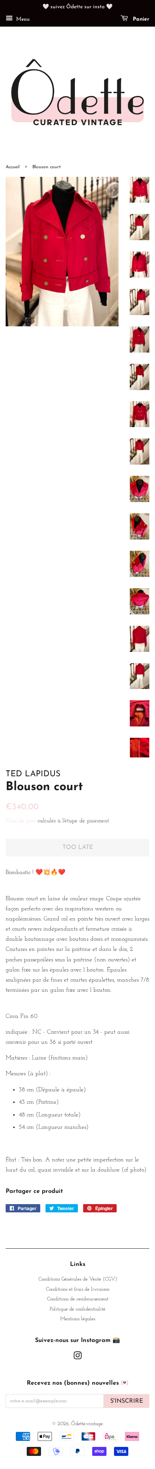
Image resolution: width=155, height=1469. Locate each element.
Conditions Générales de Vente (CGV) (77, 1279)
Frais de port (21, 821)
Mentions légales (77, 1319)
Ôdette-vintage (86, 1423)
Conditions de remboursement (77, 1299)
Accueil (13, 167)
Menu (22, 19)
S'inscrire (126, 1401)
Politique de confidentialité (77, 1309)
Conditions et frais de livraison (77, 1289)
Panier (140, 19)
